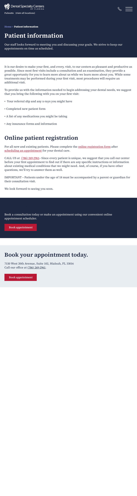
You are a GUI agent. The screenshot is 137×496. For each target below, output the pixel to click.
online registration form (94, 146)
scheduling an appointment (23, 150)
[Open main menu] (129, 9)
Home (7, 26)
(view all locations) (25, 13)
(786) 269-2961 (30, 158)
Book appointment (20, 227)
